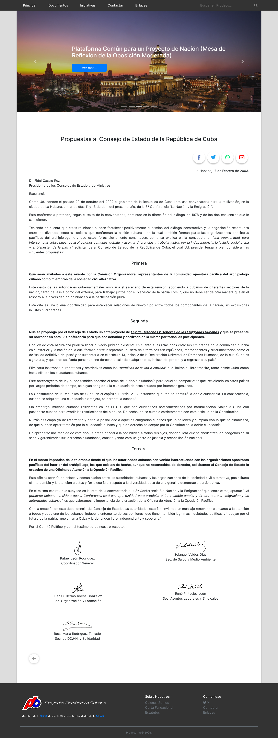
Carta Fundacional (159, 707)
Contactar (115, 5)
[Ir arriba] (273, 715)
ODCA (43, 716)
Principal (29, 5)
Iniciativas (87, 5)
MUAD (100, 716)
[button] (35, 61)
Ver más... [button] (70, 68)
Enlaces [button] (141, 5)
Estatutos (152, 712)
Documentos (58, 5)
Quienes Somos (157, 703)
